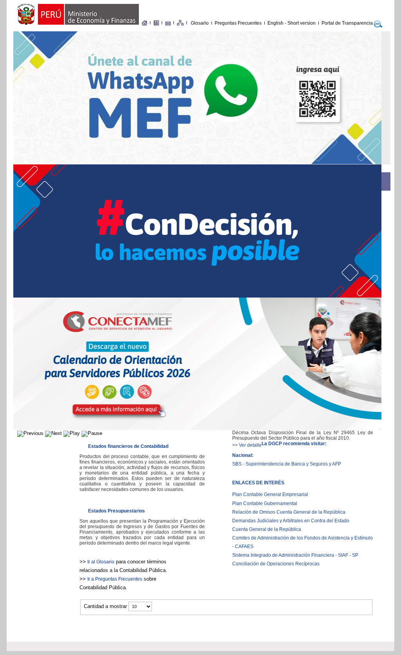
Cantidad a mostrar (106, 606)
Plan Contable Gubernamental (264, 503)
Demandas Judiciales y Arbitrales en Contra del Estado (290, 520)
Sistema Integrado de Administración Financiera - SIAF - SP (295, 555)
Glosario (200, 23)
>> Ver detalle (247, 445)
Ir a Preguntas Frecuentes (114, 579)
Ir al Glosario (100, 562)
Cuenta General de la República (266, 529)
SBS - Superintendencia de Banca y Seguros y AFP (286, 464)
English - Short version (291, 23)
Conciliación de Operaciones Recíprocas (276, 564)
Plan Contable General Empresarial (270, 494)
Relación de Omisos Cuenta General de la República (288, 512)
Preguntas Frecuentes (238, 23)
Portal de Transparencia (347, 23)
